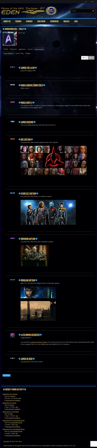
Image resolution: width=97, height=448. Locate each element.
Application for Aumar (9, 403)
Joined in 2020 (26, 359)
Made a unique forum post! (32, 85)
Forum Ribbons (8, 53)
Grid (85, 57)
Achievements (39, 49)
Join (86, 1)
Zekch (27, 445)
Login (92, 1)
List (92, 57)
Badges (28, 53)
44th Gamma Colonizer (30, 335)
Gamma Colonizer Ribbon (39, 342)
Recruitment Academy (13, 400)
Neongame (18, 445)
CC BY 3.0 (71, 445)
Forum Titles (19, 53)
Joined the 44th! (28, 68)
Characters (13, 49)
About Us (7, 21)
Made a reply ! (26, 103)
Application (22, 49)
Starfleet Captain (28, 194)
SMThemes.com (36, 445)
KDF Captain (26, 139)
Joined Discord (27, 122)
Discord (29, 21)
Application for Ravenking (11, 412)
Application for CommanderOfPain (14, 420)
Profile (6, 49)
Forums (18, 21)
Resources (54, 21)
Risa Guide (41, 21)
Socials (66, 21)
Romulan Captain (28, 280)
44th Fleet (18, 441)
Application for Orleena (10, 394)
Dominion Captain (28, 239)
